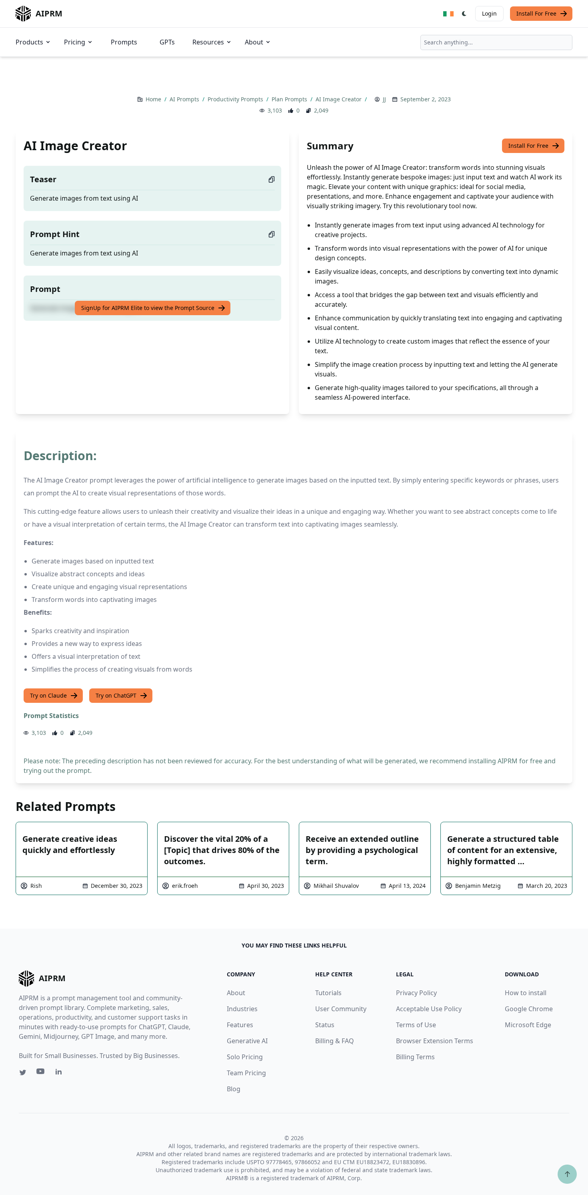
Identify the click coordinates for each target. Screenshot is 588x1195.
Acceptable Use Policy (429, 1008)
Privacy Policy (416, 992)
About (254, 42)
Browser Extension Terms (434, 1040)
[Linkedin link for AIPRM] (60, 1073)
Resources (208, 42)
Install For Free (536, 13)
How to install (525, 992)
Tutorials (328, 992)
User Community (340, 1008)
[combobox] (496, 42)
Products (29, 42)
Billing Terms (415, 1056)
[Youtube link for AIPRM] (41, 1073)
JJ (384, 99)
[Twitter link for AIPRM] (23, 1072)
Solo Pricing (245, 1056)
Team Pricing (246, 1072)
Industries (242, 1008)
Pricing (74, 42)
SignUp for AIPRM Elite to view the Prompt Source (147, 308)
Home (154, 99)
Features (240, 1024)
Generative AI (247, 1040)
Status (324, 1024)
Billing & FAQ (334, 1040)
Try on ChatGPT (116, 695)
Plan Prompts (290, 99)
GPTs (167, 42)
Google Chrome (529, 1008)
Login (489, 13)
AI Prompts (185, 99)
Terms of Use (416, 1024)
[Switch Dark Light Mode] (464, 13)
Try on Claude (48, 695)
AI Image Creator (339, 99)
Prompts (124, 42)
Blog (233, 1088)
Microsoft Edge (528, 1024)
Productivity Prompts (236, 99)
